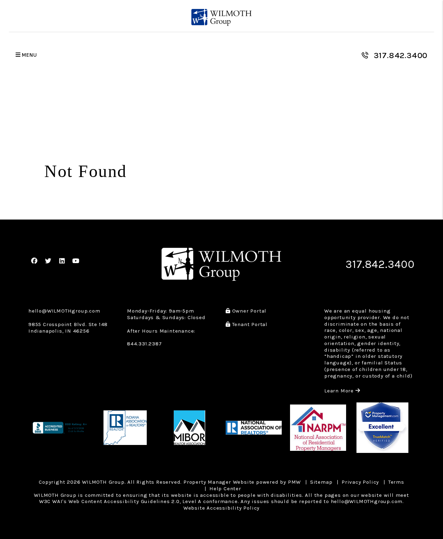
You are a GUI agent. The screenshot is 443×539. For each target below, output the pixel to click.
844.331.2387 (144, 344)
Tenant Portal (249, 324)
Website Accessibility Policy (221, 508)
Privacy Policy (360, 482)
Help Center (225, 488)
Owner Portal (248, 311)
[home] (221, 17)
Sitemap (321, 482)
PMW (294, 482)
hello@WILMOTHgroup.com (64, 311)
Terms (396, 482)
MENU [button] (29, 55)
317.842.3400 (401, 55)
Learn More (342, 391)
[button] (34, 261)
